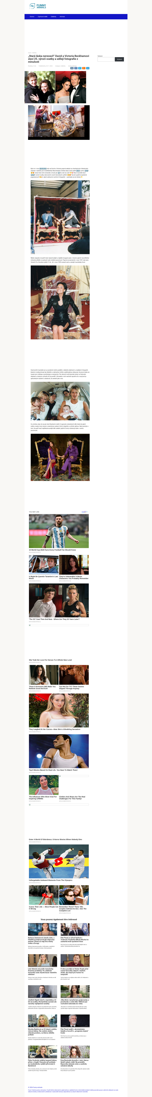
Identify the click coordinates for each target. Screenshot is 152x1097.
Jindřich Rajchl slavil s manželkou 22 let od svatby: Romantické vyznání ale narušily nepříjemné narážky (42, 1002)
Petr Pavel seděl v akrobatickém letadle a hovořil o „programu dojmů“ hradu (74, 1031)
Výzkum (100, 56)
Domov (32, 16)
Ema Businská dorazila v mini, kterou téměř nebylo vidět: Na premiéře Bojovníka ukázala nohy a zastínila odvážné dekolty (74, 1063)
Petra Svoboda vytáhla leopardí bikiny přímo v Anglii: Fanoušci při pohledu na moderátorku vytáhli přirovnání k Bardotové (42, 1063)
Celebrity (53, 16)
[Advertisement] (76, 34)
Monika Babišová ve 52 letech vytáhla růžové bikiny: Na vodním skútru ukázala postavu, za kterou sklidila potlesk (42, 1032)
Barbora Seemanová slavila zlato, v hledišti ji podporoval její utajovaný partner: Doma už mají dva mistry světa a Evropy (41, 940)
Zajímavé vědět (42, 16)
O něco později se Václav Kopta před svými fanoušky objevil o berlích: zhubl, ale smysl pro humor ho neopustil (74, 971)
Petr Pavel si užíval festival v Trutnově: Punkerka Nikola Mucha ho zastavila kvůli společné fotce (75, 939)
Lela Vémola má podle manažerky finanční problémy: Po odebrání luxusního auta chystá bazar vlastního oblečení (42, 971)
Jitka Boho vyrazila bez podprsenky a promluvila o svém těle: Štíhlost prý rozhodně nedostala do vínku (75, 1002)
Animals (62, 16)
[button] (59, 122)
